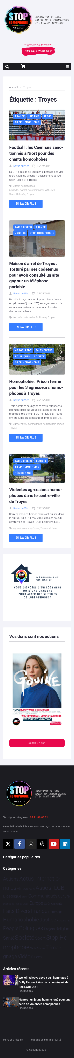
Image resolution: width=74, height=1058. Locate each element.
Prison (60, 424)
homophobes (35, 424)
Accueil (13, 87)
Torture (42, 317)
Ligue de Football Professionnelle (26, 190)
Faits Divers (23, 227)
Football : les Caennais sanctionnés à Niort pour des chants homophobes (36, 153)
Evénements (53, 903)
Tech (33, 948)
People (10, 928)
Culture (64, 896)
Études (36, 957)
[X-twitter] (8, 844)
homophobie (49, 424)
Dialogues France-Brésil (16, 903)
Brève (25, 896)
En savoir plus (25, 203)
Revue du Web (21, 166)
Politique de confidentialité (45, 1039)
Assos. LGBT (23, 350)
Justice (34, 116)
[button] (67, 66)
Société (39, 356)
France (20, 116)
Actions (11, 879)
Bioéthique (12, 896)
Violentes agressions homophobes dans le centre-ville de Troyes (35, 495)
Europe (36, 903)
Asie (32, 889)
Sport (47, 116)
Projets (49, 929)
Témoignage (23, 473)
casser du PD (20, 424)
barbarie (17, 317)
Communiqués (42, 896)
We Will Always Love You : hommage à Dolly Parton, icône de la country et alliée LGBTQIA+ (43, 982)
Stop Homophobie (27, 122)
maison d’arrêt (30, 317)
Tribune (41, 948)
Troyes (30, 194)
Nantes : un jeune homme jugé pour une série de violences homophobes (45, 1002)
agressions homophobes (26, 528)
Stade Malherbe (17, 194)
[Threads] (42, 844)
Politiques (22, 356)
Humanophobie (21, 920)
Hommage (55, 912)
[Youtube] (54, 844)
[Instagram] (31, 844)
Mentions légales (13, 1039)
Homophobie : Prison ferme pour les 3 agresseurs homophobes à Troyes (36, 387)
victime (53, 528)
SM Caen (50, 190)
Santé (8, 938)
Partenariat (63, 920)
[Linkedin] (65, 844)
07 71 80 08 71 (39, 817)
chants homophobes (24, 186)
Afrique (22, 888)
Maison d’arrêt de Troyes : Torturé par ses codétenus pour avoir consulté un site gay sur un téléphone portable (34, 275)
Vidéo (24, 956)
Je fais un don (37, 743)
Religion (62, 929)
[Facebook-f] (19, 844)
